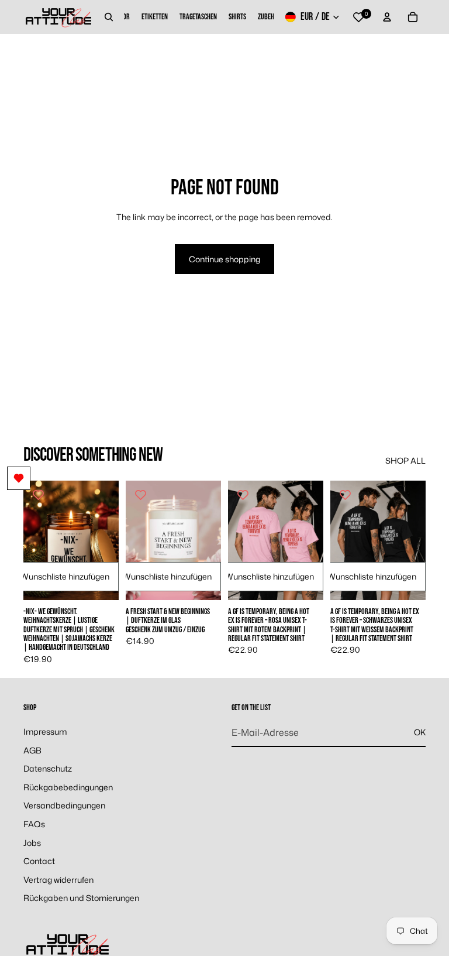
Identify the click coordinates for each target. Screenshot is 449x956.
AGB (32, 750)
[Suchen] (109, 17)
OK (420, 732)
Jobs (32, 842)
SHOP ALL (405, 460)
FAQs (34, 824)
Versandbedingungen (64, 805)
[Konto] (387, 17)
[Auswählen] (100, 581)
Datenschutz (47, 768)
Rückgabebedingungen (68, 787)
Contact (39, 860)
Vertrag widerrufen (58, 879)
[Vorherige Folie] (36, 540)
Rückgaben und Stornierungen (81, 898)
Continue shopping (224, 259)
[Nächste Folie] (106, 540)
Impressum (45, 731)
